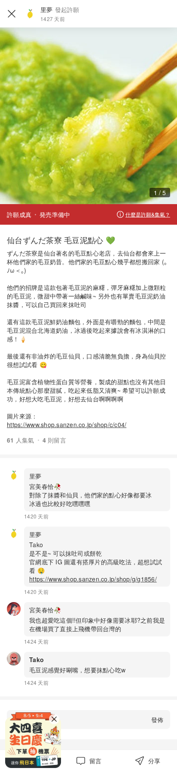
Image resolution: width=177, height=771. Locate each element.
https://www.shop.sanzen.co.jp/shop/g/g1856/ (93, 579)
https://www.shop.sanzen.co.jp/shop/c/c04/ (66, 424)
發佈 (157, 719)
